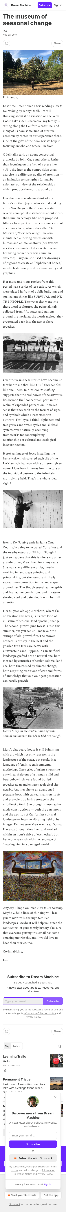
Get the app (51, 1195)
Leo (5, 31)
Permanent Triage (16, 1079)
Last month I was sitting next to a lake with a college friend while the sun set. (24, 1086)
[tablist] (13, 1046)
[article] (33, 1063)
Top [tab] (7, 1046)
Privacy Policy (44, 1174)
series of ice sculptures (36, 286)
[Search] (59, 1046)
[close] (55, 1097)
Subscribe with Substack (36, 1158)
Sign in (58, 5)
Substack (14, 1204)
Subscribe (45, 5)
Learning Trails (14, 1056)
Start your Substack (23, 1195)
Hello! (6, 1061)
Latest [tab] (17, 1046)
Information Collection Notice (40, 1013)
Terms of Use (51, 1009)
